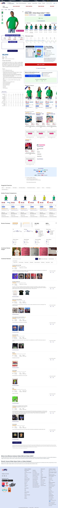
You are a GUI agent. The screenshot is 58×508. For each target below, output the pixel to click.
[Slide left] (25, 26)
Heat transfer (26, 262)
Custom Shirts (34, 3)
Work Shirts (26, 477)
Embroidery (31, 262)
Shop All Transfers (40, 146)
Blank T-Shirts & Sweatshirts (21, 3)
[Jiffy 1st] (27, 40)
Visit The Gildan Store (28, 11)
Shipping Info (51, 483)
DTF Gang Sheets (35, 477)
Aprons (26, 497)
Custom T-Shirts (35, 481)
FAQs (49, 481)
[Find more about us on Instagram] (4, 475)
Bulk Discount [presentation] (16, 6)
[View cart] (56, 3)
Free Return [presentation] (41, 6)
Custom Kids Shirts (35, 484)
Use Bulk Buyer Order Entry (12, 50)
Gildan (42, 478)
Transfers (29, 3)
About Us (50, 488)
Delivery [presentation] (52, 6)
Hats (25, 489)
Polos (25, 473)
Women (42, 471)
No (53, 272)
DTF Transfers (35, 472)
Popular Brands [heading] (43, 477)
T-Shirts (26, 471)
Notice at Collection (52, 503)
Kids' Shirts (26, 481)
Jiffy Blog (50, 493)
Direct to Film (15, 262)
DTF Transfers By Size (40, 149)
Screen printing (21, 262)
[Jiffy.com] (3, 3)
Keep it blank (48, 262)
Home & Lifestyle (27, 494)
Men (41, 472)
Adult (41, 470)
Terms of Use (37, 507)
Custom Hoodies (35, 482)
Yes (50, 272)
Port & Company (43, 483)
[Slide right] (57, 26)
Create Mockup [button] (20, 30)
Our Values (50, 490)
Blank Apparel (27, 470)
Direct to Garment (37, 262)
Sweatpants (26, 485)
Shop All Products (43, 485)
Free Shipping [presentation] (29, 6)
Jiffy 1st (27, 103)
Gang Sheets (39, 156)
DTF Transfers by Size (36, 473)
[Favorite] (23, 12)
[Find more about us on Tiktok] (6, 475)
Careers (50, 489)
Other (52, 262)
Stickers (39, 3)
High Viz (26, 493)
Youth (41, 473)
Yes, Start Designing (33, 75)
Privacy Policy (51, 496)
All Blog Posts (51, 494)
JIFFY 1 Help (51, 480)
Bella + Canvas (43, 479)
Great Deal (41, 103)
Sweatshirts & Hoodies (28, 472)
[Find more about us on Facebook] (2, 475)
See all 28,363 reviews (16, 442)
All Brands (42, 484)
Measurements (4, 91)
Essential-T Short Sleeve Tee (14, 210)
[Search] (50, 3)
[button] (12, 22)
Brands (43, 3)
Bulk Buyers (13, 41)
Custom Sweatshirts (36, 483)
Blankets (26, 498)
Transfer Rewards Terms (52, 500)
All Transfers (34, 471)
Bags (25, 490)
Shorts (26, 486)
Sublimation (42, 262)
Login (54, 3)
